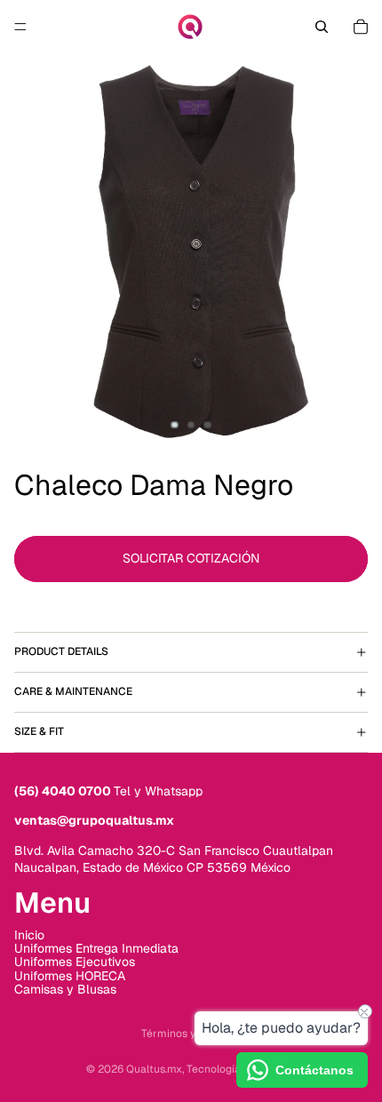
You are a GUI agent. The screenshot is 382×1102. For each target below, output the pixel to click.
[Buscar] (321, 26)
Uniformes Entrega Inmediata (96, 948)
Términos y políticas (191, 1033)
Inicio (29, 935)
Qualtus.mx (154, 1069)
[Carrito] (360, 26)
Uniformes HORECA (69, 976)
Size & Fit (39, 731)
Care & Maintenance (73, 691)
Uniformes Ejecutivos (74, 962)
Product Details (61, 651)
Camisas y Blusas (65, 989)
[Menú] (20, 26)
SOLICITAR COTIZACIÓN (191, 558)
